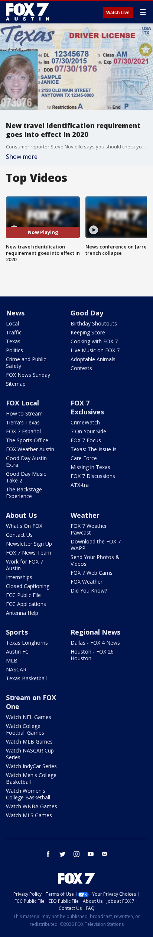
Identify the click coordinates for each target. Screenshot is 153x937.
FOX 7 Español (23, 431)
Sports (17, 632)
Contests (81, 368)
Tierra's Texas (23, 422)
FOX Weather (86, 581)
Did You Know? (89, 590)
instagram (76, 854)
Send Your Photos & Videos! (95, 560)
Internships (19, 577)
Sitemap (16, 383)
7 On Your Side (88, 431)
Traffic (14, 332)
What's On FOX (24, 525)
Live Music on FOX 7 (95, 350)
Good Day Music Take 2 (26, 477)
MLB (11, 660)
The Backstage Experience (24, 493)
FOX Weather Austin (30, 449)
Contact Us (19, 534)
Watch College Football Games (25, 729)
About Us (21, 515)
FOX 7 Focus (86, 440)
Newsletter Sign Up (29, 543)
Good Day (87, 312)
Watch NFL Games (28, 717)
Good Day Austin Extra (26, 461)
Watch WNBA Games (31, 806)
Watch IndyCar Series (31, 766)
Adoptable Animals (93, 359)
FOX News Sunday (28, 374)
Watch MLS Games (29, 815)
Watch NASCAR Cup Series (30, 754)
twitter (62, 854)
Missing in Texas (90, 467)
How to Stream (24, 413)
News (15, 312)
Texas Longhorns (27, 642)
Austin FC (17, 651)
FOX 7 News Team (28, 552)
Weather (85, 515)
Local (12, 323)
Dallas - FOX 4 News (95, 642)
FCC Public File (23, 595)
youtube (91, 854)
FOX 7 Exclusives (87, 407)
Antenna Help (22, 612)
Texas (13, 341)
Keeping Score (88, 332)
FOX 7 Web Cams (92, 572)
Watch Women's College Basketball (28, 794)
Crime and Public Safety (26, 362)
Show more (22, 157)
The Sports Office (27, 440)
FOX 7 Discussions (93, 475)
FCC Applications (26, 603)
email (105, 854)
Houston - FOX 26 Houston (92, 655)
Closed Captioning (27, 586)
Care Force (84, 458)
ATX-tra (80, 484)
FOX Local (22, 402)
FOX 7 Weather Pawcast (89, 529)
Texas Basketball (26, 678)
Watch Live (118, 12)
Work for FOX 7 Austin (24, 565)
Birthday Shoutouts (94, 323)
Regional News (95, 632)
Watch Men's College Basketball (31, 778)
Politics (14, 350)
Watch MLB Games (29, 741)
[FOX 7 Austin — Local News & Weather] (27, 12)
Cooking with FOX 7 (94, 341)
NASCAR (16, 669)
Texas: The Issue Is (94, 449)
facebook (48, 854)
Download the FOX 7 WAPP (96, 545)
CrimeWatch (85, 422)
